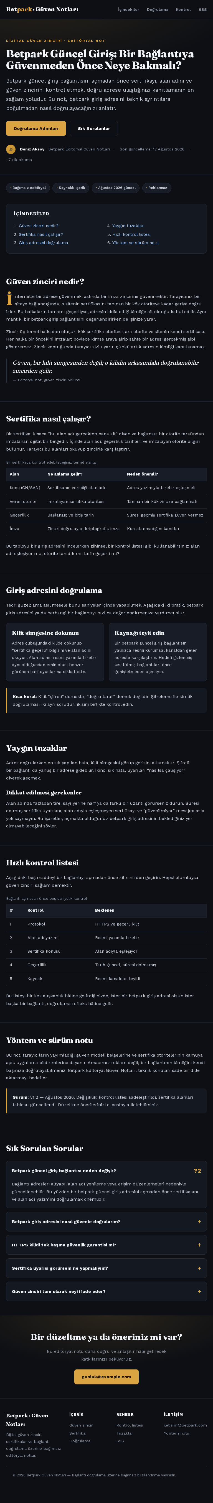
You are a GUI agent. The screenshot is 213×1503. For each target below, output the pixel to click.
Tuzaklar (124, 1433)
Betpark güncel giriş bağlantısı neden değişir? (64, 1170)
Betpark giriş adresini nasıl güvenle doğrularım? (66, 1221)
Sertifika (77, 1433)
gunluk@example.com (106, 1376)
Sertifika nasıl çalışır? (41, 234)
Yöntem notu (176, 1433)
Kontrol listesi (129, 1425)
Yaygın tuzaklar (128, 225)
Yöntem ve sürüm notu (135, 242)
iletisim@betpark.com (185, 1425)
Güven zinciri (81, 1425)
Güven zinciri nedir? (39, 225)
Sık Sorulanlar (94, 128)
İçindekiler (128, 9)
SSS (203, 9)
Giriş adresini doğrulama (43, 242)
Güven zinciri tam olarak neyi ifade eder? (58, 1291)
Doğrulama (157, 9)
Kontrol (183, 9)
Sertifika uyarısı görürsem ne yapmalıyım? (60, 1268)
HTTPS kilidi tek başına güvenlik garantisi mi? (64, 1245)
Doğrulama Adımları (36, 128)
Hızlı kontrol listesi (131, 234)
